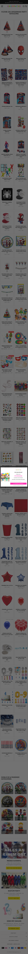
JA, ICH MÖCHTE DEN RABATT (18, 483)
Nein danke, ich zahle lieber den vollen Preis (18, 485)
